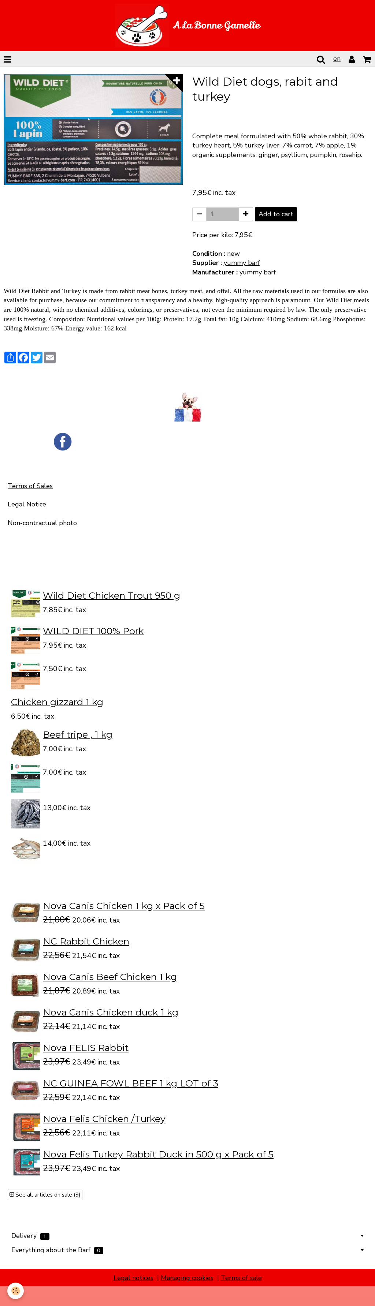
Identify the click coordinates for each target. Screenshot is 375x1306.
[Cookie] (15, 1291)
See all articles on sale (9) (47, 1194)
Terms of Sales (30, 486)
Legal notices (133, 1277)
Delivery (29, 1235)
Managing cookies (187, 1277)
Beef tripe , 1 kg (77, 734)
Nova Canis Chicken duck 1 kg (110, 1012)
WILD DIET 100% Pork (93, 630)
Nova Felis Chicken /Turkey (104, 1118)
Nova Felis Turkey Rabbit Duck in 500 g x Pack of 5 (158, 1154)
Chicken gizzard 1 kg (57, 701)
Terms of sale (241, 1277)
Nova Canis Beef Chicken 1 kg (110, 976)
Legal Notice (27, 504)
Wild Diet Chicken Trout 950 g (111, 595)
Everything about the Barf (55, 1250)
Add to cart (276, 214)
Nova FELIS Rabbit (86, 1047)
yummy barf (242, 262)
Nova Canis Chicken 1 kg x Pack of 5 (124, 905)
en (337, 58)
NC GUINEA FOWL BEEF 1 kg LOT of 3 (130, 1083)
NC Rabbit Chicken (86, 941)
